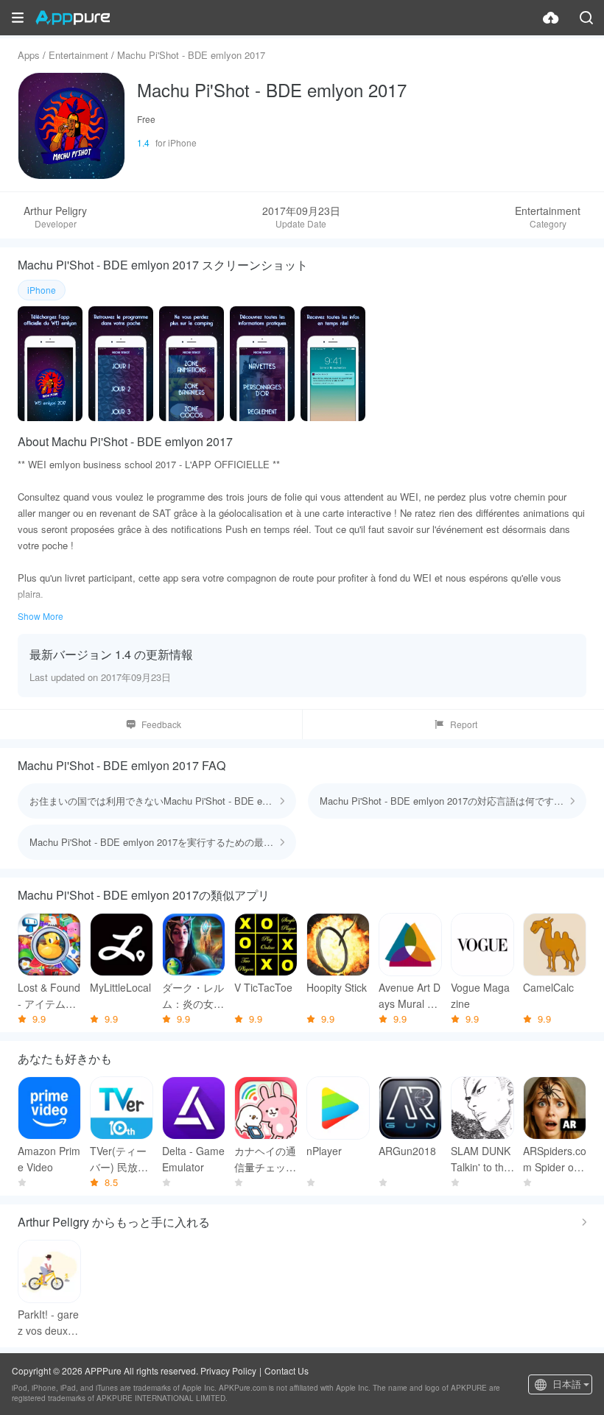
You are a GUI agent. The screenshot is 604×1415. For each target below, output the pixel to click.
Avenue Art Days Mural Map (410, 996)
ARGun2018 (407, 1150)
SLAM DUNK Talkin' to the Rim (480, 1159)
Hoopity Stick (336, 987)
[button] (17, 17)
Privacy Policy (228, 1370)
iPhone (41, 289)
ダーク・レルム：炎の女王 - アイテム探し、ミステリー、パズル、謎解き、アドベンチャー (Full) (193, 996)
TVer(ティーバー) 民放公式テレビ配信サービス (121, 1159)
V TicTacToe (263, 987)
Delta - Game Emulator (193, 1158)
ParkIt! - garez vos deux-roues (49, 1322)
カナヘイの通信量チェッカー (265, 1159)
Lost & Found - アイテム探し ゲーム (49, 996)
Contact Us (286, 1370)
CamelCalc (548, 987)
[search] (586, 17)
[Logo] (72, 17)
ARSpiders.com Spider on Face (554, 1159)
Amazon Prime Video (49, 1158)
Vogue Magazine (480, 995)
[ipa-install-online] (551, 17)
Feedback (161, 724)
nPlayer (324, 1150)
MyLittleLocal (120, 987)
